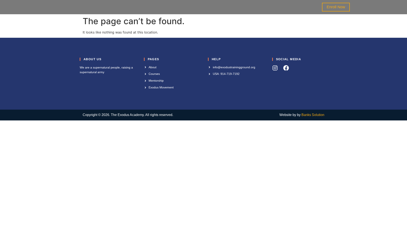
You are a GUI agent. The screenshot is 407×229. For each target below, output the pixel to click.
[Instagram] (275, 68)
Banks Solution (312, 115)
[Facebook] (286, 68)
